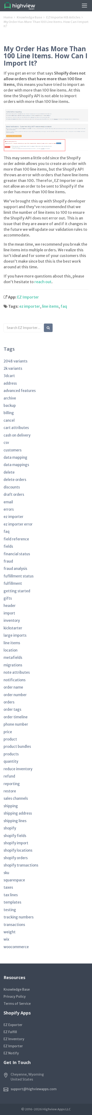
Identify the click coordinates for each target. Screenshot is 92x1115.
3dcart (9, 376)
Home (8, 17)
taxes (8, 887)
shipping (11, 806)
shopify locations (18, 850)
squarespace (14, 880)
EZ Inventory (14, 1039)
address (10, 383)
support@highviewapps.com (34, 1089)
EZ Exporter (13, 1025)
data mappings (16, 465)
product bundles (17, 746)
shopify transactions (21, 865)
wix (6, 939)
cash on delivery (17, 435)
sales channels (16, 798)
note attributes (17, 672)
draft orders (14, 494)
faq (64, 306)
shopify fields (15, 835)
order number (15, 695)
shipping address (18, 813)
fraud (8, 561)
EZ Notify (11, 1053)
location (10, 650)
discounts (12, 487)
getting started (17, 591)
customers (12, 450)
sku (6, 873)
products (11, 754)
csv (6, 442)
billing (9, 413)
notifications (14, 680)
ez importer (29, 306)
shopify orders (16, 858)
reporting (12, 784)
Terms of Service (17, 1003)
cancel (9, 420)
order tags (12, 709)
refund (9, 776)
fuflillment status (18, 576)
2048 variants (15, 361)
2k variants (13, 368)
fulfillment (13, 583)
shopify (10, 828)
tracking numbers (18, 917)
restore (10, 791)
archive (10, 398)
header (10, 605)
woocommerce (16, 947)
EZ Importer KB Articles (63, 17)
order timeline (16, 717)
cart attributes (16, 427)
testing (10, 910)
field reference (16, 539)
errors (9, 509)
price (8, 732)
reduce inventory (18, 769)
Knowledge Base (29, 17)
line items (50, 306)
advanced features (20, 390)
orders (9, 702)
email (8, 502)
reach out (42, 281)
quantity (11, 761)
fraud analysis (15, 568)
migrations (13, 665)
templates (12, 902)
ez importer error (18, 524)
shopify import (16, 843)
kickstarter (13, 628)
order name (13, 687)
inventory (12, 620)
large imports (15, 635)
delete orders (15, 479)
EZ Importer (28, 297)
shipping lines (15, 821)
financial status (17, 554)
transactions (14, 924)
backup (10, 405)
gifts (8, 598)
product (10, 739)
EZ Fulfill (10, 1032)
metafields (13, 657)
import (9, 613)
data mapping (15, 457)
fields (8, 546)
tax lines (11, 895)
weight (10, 932)
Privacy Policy (15, 996)
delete (9, 472)
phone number (16, 724)
